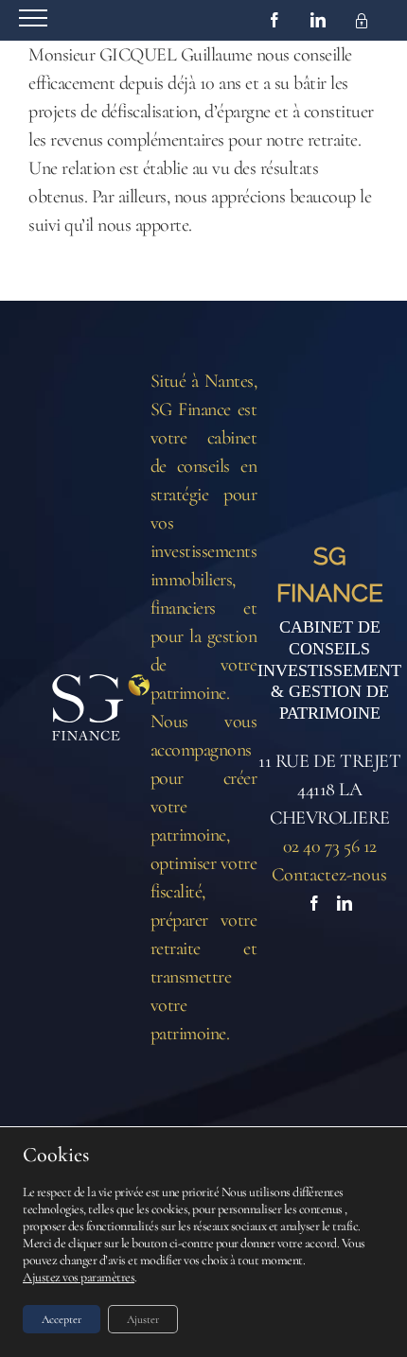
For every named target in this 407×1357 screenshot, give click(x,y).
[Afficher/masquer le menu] (33, 17)
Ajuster (143, 1319)
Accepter (61, 1319)
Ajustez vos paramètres (78, 1277)
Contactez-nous (329, 874)
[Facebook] (314, 903)
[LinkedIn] (344, 903)
